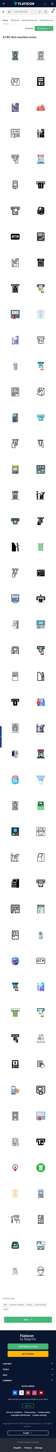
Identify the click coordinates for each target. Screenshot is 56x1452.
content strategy (17, 1305)
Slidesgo (38, 1448)
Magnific (17, 1448)
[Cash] (15, 288)
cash (6, 1309)
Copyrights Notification (20, 1415)
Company (7, 1380)
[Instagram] (34, 1392)
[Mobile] (15, 1271)
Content (7, 1364)
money (29, 1305)
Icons (5, 20)
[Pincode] (41, 1064)
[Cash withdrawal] (15, 159)
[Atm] (41, 55)
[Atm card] (15, 210)
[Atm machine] (15, 55)
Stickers (15, 20)
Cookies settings (39, 1415)
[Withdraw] (41, 598)
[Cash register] (41, 107)
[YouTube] (41, 1392)
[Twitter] (21, 1392)
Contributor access (28, 1346)
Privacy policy (30, 1412)
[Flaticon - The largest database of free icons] (24, 3)
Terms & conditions (14, 1412)
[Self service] (15, 107)
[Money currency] (41, 779)
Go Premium (28, 1354)
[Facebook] (15, 1392)
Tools (6, 1369)
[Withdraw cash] (15, 1012)
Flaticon (28, 1448)
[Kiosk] (41, 495)
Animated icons (29, 20)
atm (5, 1305)
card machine (40, 1305)
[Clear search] (40, 12)
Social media (28, 1386)
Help (5, 1375)
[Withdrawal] (41, 340)
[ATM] (41, 81)
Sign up (28, 1406)
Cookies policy (44, 1412)
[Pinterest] (28, 1392)
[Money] (41, 443)
